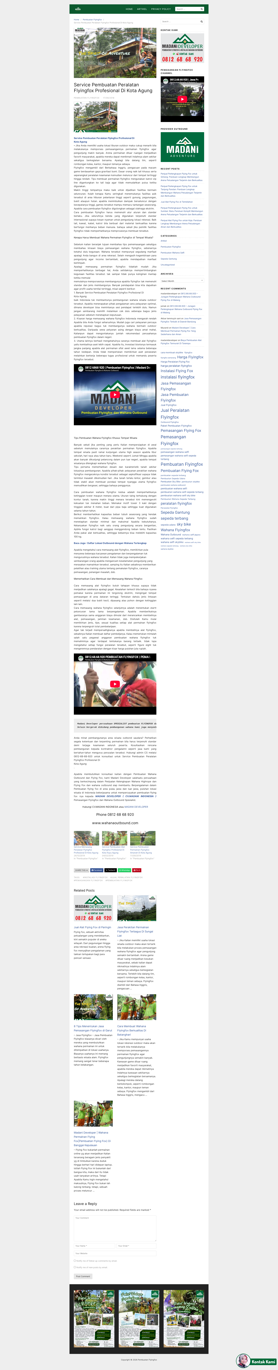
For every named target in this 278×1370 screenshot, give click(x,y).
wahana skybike (167, 549)
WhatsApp (125, 870)
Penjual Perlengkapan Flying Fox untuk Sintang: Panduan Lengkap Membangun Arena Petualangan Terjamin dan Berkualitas (181, 176)
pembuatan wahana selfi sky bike (178, 495)
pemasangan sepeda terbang (171, 449)
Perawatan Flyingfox (169, 508)
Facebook (97, 870)
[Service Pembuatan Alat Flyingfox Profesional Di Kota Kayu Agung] (114, 838)
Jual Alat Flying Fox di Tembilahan (177, 202)
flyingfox (188, 352)
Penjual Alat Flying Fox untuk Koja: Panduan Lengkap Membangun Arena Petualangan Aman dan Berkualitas (181, 223)
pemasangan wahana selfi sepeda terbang (178, 457)
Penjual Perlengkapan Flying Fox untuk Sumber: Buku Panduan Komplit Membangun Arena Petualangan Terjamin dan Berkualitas (182, 211)
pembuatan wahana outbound (173, 485)
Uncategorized (168, 264)
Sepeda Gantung (169, 258)
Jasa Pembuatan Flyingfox (175, 397)
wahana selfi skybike (172, 542)
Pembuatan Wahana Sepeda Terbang (178, 499)
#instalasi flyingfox (95, 877)
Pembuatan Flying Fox (180, 470)
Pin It (137, 870)
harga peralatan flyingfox (176, 365)
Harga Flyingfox (190, 357)
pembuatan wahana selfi (174, 488)
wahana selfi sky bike (193, 542)
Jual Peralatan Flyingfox (175, 414)
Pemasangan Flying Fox (181, 430)
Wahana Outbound (171, 534)
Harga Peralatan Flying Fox (175, 361)
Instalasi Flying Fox (177, 371)
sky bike (184, 524)
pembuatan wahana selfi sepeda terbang (182, 492)
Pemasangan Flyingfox (173, 440)
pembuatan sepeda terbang (173, 475)
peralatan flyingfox (176, 503)
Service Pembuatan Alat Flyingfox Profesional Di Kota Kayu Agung (113, 850)
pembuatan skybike (191, 481)
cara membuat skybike (172, 352)
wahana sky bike (186, 546)
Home (129, 9)
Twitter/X (111, 870)
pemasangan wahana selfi (175, 451)
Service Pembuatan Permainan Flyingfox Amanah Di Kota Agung (141, 850)
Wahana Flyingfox (175, 530)
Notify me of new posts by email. (92, 1267)
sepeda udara (168, 524)
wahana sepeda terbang (170, 546)
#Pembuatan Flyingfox (119, 880)
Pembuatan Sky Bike (170, 481)
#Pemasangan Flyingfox (88, 880)
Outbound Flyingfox (170, 422)
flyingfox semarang (168, 358)
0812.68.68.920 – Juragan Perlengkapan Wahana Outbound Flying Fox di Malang (181, 296)
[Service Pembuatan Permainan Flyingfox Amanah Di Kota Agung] (143, 838)
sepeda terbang (174, 518)
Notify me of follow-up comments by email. (96, 1261)
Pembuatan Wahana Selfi (172, 252)
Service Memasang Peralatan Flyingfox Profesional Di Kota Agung (86, 850)
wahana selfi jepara (191, 535)
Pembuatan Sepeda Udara (173, 478)
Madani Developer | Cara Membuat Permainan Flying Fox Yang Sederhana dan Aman (178, 330)
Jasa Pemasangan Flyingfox (176, 386)
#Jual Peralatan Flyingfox (126, 877)
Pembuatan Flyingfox (92, 19)
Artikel (142, 9)
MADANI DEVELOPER (136, 806)
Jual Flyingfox (169, 405)
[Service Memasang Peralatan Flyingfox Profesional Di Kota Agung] (86, 838)
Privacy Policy (161, 9)
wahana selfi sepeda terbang (177, 538)
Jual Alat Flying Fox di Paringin (92, 927)
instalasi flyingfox (178, 376)
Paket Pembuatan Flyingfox (176, 425)
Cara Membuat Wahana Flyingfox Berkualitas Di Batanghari (131, 1030)
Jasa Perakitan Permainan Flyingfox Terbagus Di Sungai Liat (135, 931)
